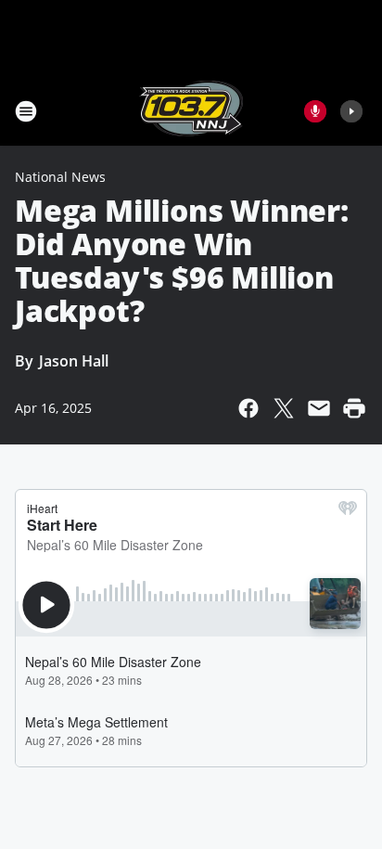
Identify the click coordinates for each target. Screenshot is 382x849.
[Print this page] (354, 408)
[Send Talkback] (315, 111)
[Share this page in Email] (319, 408)
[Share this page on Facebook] (248, 408)
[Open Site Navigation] (26, 111)
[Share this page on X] (284, 408)
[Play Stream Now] (351, 111)
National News (60, 177)
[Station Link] (191, 111)
